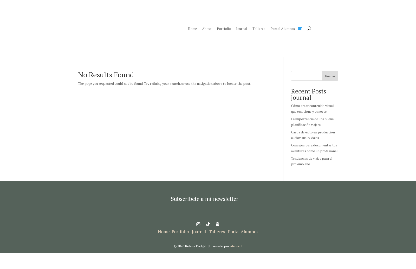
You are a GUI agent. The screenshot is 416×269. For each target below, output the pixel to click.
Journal (241, 29)
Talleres (259, 29)
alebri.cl (236, 246)
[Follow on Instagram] (198, 224)
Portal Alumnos (283, 29)
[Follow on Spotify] (217, 224)
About (207, 29)
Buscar (330, 76)
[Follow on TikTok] (208, 224)
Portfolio (224, 29)
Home (192, 29)
